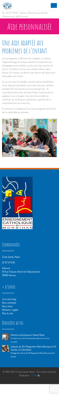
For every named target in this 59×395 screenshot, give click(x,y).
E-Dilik (34, 375)
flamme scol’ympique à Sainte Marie (27, 334)
